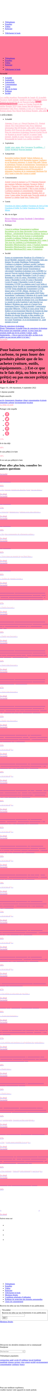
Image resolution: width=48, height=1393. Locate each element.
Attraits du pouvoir (36, 167)
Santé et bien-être (16, 173)
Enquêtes (8, 24)
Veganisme (38, 191)
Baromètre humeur (31, 160)
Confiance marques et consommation (19, 191)
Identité (23, 158)
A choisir (29, 162)
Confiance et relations (13, 264)
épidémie (37, 1360)
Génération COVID (12, 284)
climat (25, 400)
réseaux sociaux (14, 1362)
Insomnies (29, 313)
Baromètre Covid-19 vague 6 (30, 282)
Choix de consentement (14, 1302)
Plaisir (20, 317)
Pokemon (35, 182)
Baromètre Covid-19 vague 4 (23, 280)
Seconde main (26, 195)
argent (27, 1362)
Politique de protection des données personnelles (23, 1299)
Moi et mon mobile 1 (21, 188)
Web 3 (42, 309)
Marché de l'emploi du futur (37, 311)
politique (24, 1360)
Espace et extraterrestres (14, 257)
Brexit (18, 111)
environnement (20, 402)
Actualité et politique (13, 238)
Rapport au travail (7, 102)
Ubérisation (29, 186)
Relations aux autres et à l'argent (25, 304)
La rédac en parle (6, 405)
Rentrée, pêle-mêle (39, 111)
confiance (15, 1364)
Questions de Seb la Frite (38, 206)
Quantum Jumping (40, 245)
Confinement (20, 295)
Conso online (15, 195)
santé (12, 1360)
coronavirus (4, 1360)
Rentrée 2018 (18, 160)
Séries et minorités (27, 306)
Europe (25, 269)
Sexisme (14, 269)
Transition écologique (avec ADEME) (29, 271)
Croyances (29, 147)
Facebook (28, 219)
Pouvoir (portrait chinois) (21, 273)
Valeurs (29, 158)
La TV (28, 182)
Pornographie (34, 262)
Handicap (28, 257)
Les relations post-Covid (30, 284)
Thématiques (10, 22)
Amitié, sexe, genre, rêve (14, 147)
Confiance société (29, 264)
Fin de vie (18, 102)
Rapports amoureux (17, 162)
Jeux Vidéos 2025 (32, 197)
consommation (34, 400)
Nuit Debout (26, 111)
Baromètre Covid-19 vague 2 (16, 277)
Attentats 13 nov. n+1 (27, 109)
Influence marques (22, 184)
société (33, 1362)
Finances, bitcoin (18, 186)
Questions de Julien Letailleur (16, 206)
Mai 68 (30, 106)
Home (2, 328)
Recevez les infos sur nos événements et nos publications (24, 1313)
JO (37, 97)
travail (31, 1360)
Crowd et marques (18, 182)
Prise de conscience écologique (17, 132)
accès (2, 400)
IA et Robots (37, 257)
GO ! (4, 1318)
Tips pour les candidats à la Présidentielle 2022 (23, 242)
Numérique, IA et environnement (25, 320)
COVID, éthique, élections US (27, 291)
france (22, 1364)
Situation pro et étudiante (33, 297)
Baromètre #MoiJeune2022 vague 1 (34, 240)
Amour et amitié (29, 173)
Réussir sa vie (38, 313)
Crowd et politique (12, 229)
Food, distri (39, 186)
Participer (8, 29)
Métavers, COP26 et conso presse (26, 309)
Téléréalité (9, 300)
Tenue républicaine (19, 289)
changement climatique (14, 400)
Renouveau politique (32, 234)
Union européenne (40, 231)
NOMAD (14, 149)
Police (42, 293)
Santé (22, 197)
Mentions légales (11, 1295)
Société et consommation (27, 286)
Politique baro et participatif (32, 238)
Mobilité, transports (17, 260)
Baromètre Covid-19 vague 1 (34, 275)
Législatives (37, 249)
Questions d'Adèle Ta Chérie (16, 208)
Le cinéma (16, 197)
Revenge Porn (10, 221)
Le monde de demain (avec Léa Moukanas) (30, 300)
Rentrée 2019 (11, 106)
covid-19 (17, 1360)
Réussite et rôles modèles (30, 315)
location (30, 402)
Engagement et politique (29, 229)
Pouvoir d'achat (29, 102)
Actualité (19, 328)
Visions (8, 193)
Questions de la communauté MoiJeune (28, 171)
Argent (7, 182)
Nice (14, 111)
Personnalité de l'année (26, 97)
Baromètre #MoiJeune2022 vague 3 (19, 247)
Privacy (8, 219)
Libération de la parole (34, 295)
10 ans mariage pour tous (14, 313)
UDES (7, 149)
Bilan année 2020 (32, 293)
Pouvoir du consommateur (21, 193)
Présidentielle (38, 247)
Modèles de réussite (12, 315)
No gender (15, 262)
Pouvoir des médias (23, 130)
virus (23, 1362)
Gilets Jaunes (22, 106)
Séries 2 (8, 186)
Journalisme (9, 295)
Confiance (18, 266)
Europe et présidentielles (34, 236)
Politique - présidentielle (14, 234)
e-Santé (29, 260)
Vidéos (7, 26)
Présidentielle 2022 (12, 240)
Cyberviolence (38, 219)
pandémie (4, 1362)
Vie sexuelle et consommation (23, 292)
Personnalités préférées (32, 266)
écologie (43, 400)
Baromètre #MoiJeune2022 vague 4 (19, 249)
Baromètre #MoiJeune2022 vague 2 (19, 245)
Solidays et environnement (15, 311)
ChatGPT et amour (39, 100)
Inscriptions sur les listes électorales (18, 231)
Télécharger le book (12, 33)
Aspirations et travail (23, 169)
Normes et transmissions (25, 165)
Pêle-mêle (37, 162)
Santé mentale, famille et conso (20, 100)
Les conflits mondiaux (8, 97)
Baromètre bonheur (12, 158)
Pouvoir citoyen (18, 236)
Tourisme (8, 188)
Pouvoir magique (25, 149)
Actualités (42, 97)
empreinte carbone (7, 402)
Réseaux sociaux (17, 219)
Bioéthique (24, 262)
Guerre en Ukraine (25, 104)
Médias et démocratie (32, 317)
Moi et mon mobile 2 (37, 188)
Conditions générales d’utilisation (18, 1297)
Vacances (3, 100)
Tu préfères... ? (39, 147)
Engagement (32, 289)
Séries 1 (41, 184)
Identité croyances (21, 167)
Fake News (13, 109)
